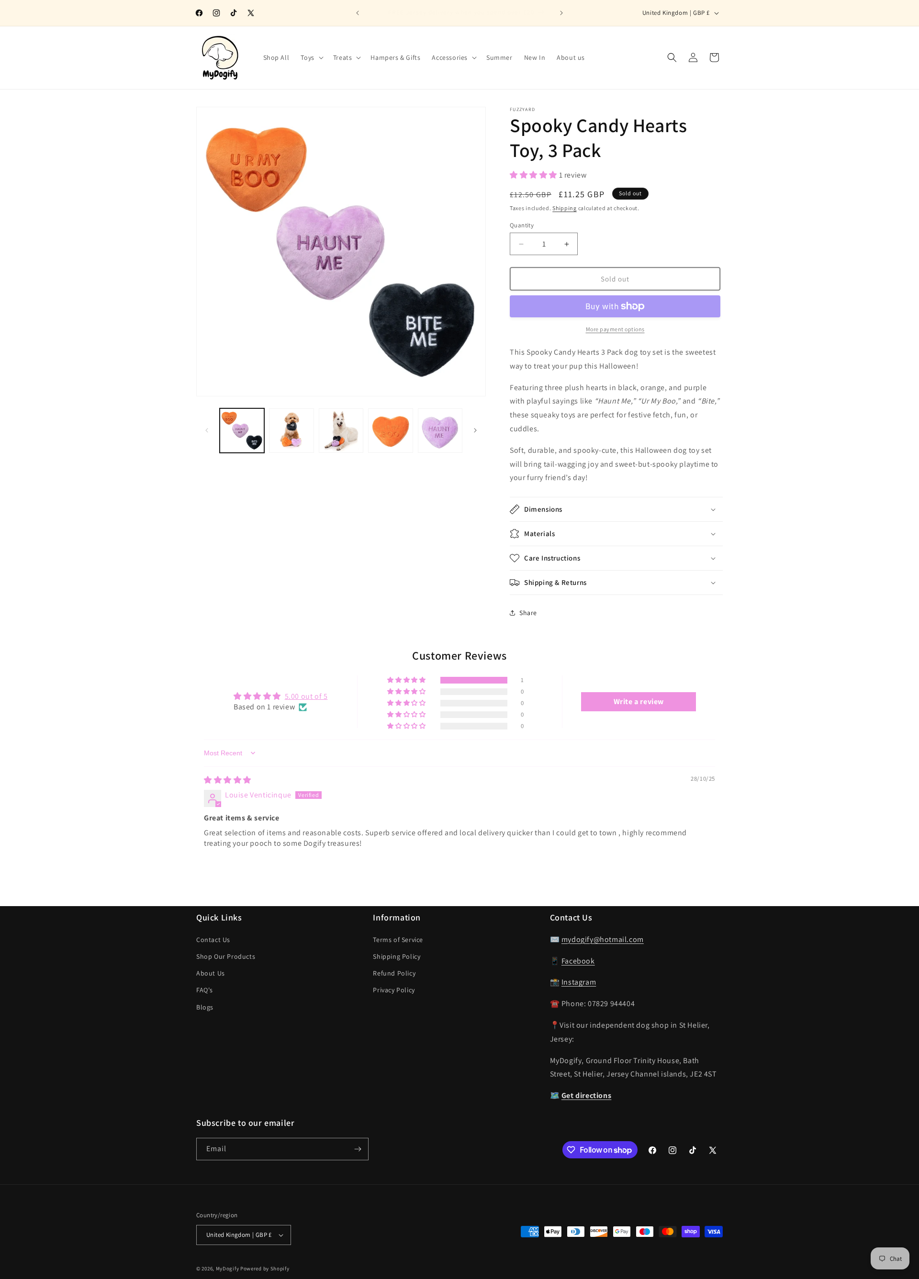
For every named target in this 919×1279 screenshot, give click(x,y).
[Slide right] (475, 430)
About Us (210, 973)
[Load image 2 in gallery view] (291, 430)
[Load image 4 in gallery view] (390, 430)
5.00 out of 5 (306, 696)
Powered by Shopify (265, 1268)
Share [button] (528, 612)
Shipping (564, 208)
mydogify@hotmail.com (602, 939)
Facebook (578, 961)
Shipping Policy (396, 956)
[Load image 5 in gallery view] (440, 430)
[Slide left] (206, 430)
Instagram (578, 982)
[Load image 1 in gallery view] (242, 430)
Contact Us (213, 939)
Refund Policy (394, 973)
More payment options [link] (615, 329)
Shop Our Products (225, 956)
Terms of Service (398, 939)
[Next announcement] (561, 13)
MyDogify (227, 1268)
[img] (227, 780)
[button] (311, 57)
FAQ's (204, 990)
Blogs (204, 1007)
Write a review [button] (639, 701)
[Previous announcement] (357, 13)
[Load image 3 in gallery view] (341, 430)
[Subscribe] (357, 1149)
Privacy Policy (394, 990)
